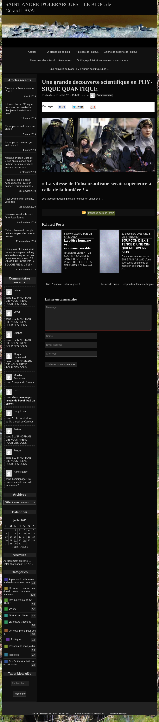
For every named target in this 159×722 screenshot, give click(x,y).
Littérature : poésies (20, 621)
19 (33, 537)
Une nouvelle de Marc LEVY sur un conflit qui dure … (79, 69)
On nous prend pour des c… (19, 632)
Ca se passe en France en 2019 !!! (20, 128)
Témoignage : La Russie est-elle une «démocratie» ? (19, 482)
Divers (12, 608)
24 (24, 540)
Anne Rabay (21, 471)
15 (15, 537)
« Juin (15, 546)
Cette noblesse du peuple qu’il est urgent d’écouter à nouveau (20, 233)
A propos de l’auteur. (87, 51)
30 (20, 543)
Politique (16, 639)
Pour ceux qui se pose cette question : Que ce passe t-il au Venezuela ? (19, 183)
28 (11, 543)
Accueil (32, 51)
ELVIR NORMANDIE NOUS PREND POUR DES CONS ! (19, 300)
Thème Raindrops (118, 713)
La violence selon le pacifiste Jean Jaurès (19, 216)
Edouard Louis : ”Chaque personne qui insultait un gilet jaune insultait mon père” (19, 109)
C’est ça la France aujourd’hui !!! (19, 90)
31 (24, 543)
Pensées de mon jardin (22, 645)
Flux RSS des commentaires (90, 713)
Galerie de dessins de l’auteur (120, 51)
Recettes (14, 654)
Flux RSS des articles (58, 713)
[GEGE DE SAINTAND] (92, 95)
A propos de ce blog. (59, 51)
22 (15, 540)
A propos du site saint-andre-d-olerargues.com (18, 581)
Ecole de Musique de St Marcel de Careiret (19, 420)
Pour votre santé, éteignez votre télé (20, 200)
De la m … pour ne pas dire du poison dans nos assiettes (19, 591)
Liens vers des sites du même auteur (51, 60)
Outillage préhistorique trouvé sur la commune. (103, 60)
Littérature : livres (19, 615)
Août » (24, 546)
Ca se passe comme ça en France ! (18, 144)
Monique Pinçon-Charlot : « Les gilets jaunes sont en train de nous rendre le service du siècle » (19, 162)
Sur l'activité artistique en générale (18, 663)
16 (20, 537)
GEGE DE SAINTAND (136, 235)
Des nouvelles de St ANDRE (17, 601)
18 (29, 537)
